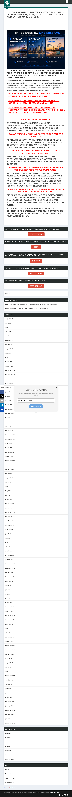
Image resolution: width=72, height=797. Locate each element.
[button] (37, 390)
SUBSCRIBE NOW (36, 406)
